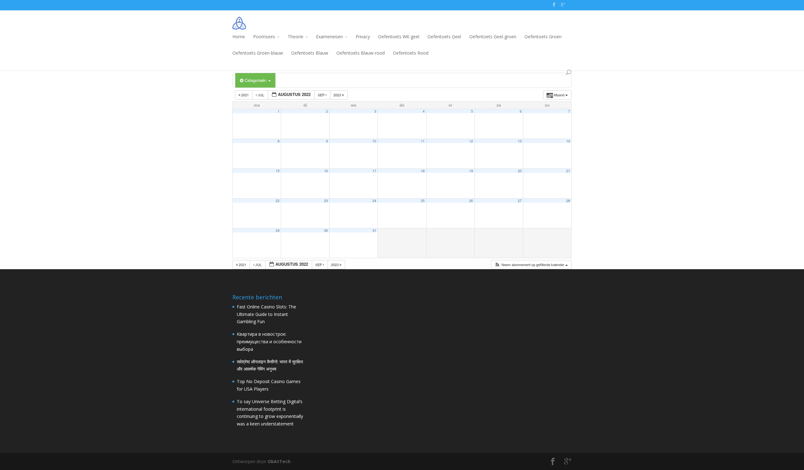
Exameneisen (329, 37)
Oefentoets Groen (543, 37)
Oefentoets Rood (410, 53)
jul (261, 94)
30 (326, 230)
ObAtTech (279, 461)
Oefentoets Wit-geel (398, 37)
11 (423, 141)
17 (374, 170)
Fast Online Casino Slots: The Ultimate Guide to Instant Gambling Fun (266, 314)
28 (568, 200)
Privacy (363, 37)
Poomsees (264, 37)
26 (471, 200)
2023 (338, 94)
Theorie (295, 37)
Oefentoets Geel (444, 37)
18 (423, 170)
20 (520, 170)
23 (326, 200)
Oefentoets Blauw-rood (360, 53)
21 (568, 170)
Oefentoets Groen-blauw (257, 53)
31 (374, 230)
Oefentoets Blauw (309, 53)
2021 (245, 94)
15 (278, 170)
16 (326, 170)
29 (278, 230)
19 (471, 170)
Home (238, 37)
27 (520, 200)
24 (374, 200)
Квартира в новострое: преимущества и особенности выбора (269, 341)
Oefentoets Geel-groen (492, 37)
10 (374, 141)
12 (471, 141)
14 (568, 141)
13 (520, 141)
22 (278, 200)
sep (321, 94)
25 (423, 200)
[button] (531, 264)
